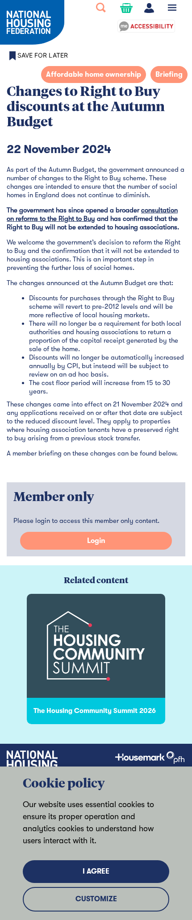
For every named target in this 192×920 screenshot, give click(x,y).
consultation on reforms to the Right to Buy (92, 214)
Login (96, 541)
